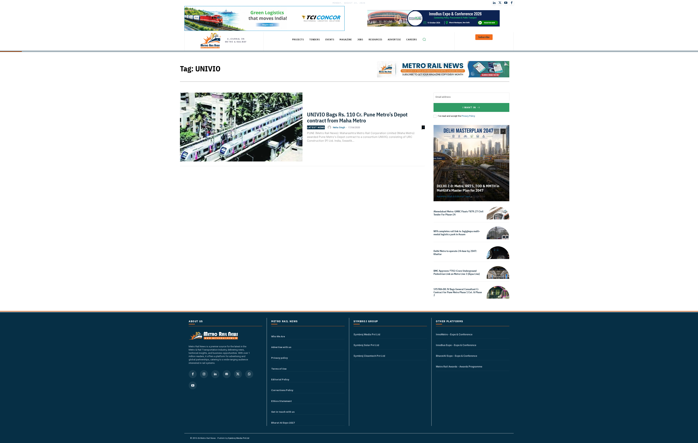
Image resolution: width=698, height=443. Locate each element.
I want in (469, 107)
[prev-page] (496, 131)
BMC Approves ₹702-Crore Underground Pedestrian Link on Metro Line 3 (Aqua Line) (457, 272)
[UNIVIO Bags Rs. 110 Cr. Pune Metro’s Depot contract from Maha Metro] (241, 129)
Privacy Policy (468, 116)
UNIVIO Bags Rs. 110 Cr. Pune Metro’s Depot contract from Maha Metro (357, 117)
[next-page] (503, 131)
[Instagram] (204, 374)
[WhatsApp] (249, 374)
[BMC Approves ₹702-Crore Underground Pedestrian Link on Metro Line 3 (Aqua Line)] (498, 277)
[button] (424, 39)
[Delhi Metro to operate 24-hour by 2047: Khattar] (498, 257)
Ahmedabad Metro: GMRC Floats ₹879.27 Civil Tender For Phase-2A (458, 213)
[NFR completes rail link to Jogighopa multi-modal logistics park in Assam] (498, 237)
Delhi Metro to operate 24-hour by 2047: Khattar (455, 252)
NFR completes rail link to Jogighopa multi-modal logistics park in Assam (457, 233)
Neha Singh (339, 127)
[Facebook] (512, 3)
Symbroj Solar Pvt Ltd (366, 345)
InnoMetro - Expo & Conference (454, 334)
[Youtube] (506, 3)
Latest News (316, 127)
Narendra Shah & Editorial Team (453, 196)
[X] (238, 374)
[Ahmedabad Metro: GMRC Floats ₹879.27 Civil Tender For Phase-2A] (498, 218)
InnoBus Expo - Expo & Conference (456, 345)
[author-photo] (330, 127)
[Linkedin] (215, 374)
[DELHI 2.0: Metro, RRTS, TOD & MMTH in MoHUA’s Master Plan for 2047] (471, 163)
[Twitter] (500, 3)
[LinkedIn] (494, 3)
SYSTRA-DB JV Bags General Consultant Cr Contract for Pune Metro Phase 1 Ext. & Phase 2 (458, 292)
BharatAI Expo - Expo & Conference (456, 355)
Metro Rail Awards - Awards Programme (459, 366)
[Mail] (227, 374)
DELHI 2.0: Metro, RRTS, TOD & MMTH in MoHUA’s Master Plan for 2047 (468, 188)
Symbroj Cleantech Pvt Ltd (369, 355)
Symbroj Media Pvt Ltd (367, 334)
